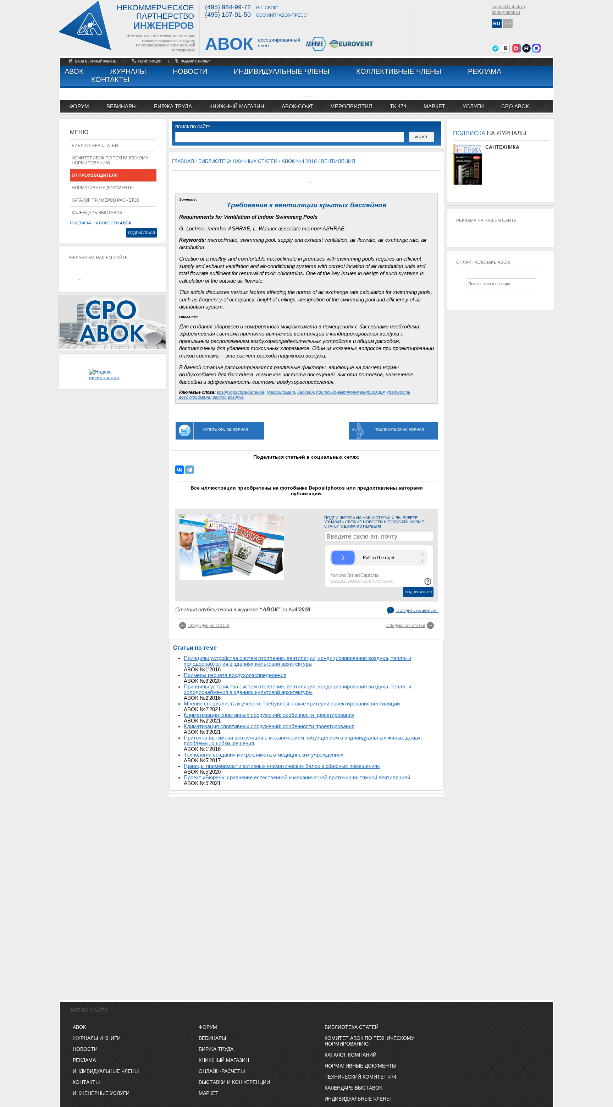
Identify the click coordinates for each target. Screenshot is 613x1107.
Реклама (484, 71)
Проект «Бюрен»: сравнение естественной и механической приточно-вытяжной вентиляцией (297, 777)
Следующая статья (405, 625)
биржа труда (173, 106)
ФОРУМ (79, 106)
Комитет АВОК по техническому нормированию (110, 160)
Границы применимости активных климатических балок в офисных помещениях (282, 766)
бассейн (305, 392)
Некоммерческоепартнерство (155, 17)
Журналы (128, 71)
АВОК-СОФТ (297, 106)
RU (496, 23)
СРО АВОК (515, 106)
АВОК (74, 71)
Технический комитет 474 (361, 1077)
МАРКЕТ (434, 106)
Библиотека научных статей (237, 161)
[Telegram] (189, 469)
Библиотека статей (95, 145)
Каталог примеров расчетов (105, 200)
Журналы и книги (97, 1038)
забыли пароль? (195, 61)
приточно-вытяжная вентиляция (350, 392)
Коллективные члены (398, 71)
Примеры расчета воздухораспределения (235, 675)
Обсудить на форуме (417, 611)
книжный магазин (236, 106)
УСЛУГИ (473, 106)
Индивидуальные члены (282, 71)
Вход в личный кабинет (97, 61)
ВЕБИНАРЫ (212, 1038)
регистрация (149, 61)
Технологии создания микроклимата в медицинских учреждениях (263, 755)
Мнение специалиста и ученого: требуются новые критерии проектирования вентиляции (292, 704)
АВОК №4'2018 (299, 161)
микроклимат (281, 392)
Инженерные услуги (101, 1093)
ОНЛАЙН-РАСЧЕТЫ (222, 1071)
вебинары (121, 106)
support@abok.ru (508, 6)
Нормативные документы (103, 187)
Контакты (110, 79)
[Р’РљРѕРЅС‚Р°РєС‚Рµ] (179, 469)
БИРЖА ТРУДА (216, 1049)
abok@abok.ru (506, 12)
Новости (190, 71)
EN (507, 23)
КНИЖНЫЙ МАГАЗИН (224, 1060)
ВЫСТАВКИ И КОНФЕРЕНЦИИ (234, 1082)
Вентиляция (338, 161)
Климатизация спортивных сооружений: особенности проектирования (269, 715)
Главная (183, 161)
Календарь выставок (97, 212)
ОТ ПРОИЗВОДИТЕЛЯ (95, 175)
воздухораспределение (241, 392)
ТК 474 (398, 106)
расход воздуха (228, 397)
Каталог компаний (350, 1055)
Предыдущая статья (208, 625)
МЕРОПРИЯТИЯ (351, 106)
